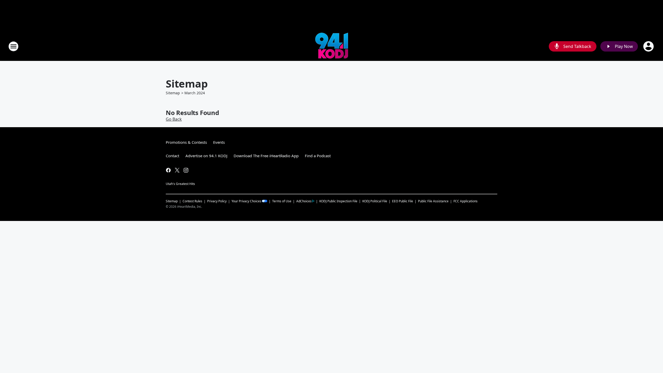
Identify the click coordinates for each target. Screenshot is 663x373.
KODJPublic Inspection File (338, 201)
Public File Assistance (433, 201)
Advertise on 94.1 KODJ (206, 155)
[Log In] (649, 46)
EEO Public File (402, 201)
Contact (172, 155)
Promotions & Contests (186, 142)
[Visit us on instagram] (186, 170)
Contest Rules (192, 201)
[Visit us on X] (177, 170)
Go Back (174, 119)
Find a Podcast (318, 155)
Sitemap (173, 92)
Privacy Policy (217, 201)
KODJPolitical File (374, 201)
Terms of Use (281, 201)
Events (219, 142)
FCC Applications (465, 201)
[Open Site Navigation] (13, 46)
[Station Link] (331, 46)
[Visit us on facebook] (168, 170)
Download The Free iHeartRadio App (266, 155)
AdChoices (304, 201)
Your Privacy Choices (246, 201)
